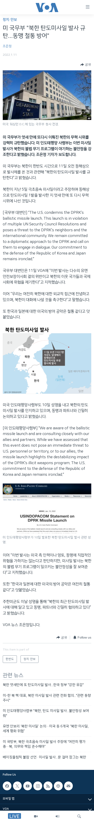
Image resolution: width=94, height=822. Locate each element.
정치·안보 (10, 20)
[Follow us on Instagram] (37, 785)
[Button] (85, 65)
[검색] (79, 816)
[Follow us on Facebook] (7, 785)
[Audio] (57, 816)
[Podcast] (58, 785)
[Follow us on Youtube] (27, 785)
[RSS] (48, 785)
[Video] (36, 816)
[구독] (68, 785)
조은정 (7, 46)
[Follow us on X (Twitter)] (17, 785)
